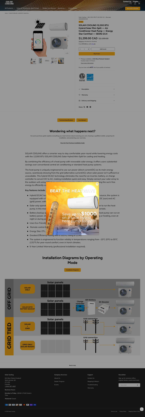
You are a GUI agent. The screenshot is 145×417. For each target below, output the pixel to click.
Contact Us (127, 1)
